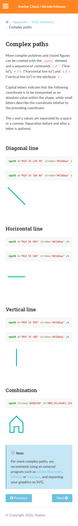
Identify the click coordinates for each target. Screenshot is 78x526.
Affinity (16, 477)
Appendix (20, 22)
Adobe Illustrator (49, 472)
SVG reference (43, 22)
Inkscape (33, 477)
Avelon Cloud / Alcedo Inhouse (42, 6)
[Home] (7, 22)
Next (61, 498)
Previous (20, 498)
